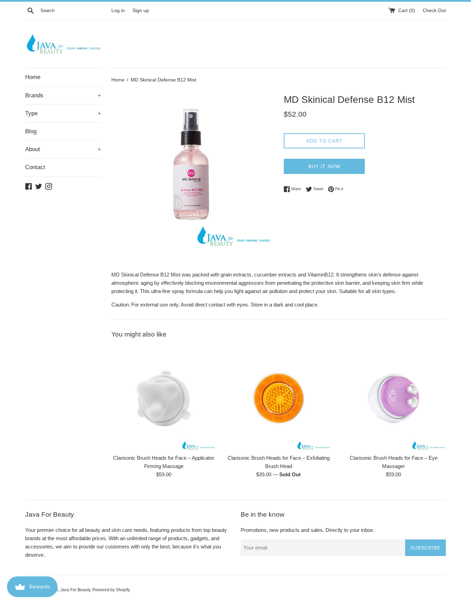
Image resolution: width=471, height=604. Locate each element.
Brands (63, 95)
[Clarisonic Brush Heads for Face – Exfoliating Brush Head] (278, 398)
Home (32, 77)
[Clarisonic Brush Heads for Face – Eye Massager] (393, 398)
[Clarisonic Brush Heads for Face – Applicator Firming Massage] (163, 398)
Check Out (434, 10)
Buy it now (324, 166)
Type (63, 113)
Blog (31, 131)
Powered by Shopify (111, 589)
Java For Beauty (75, 589)
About (63, 149)
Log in (118, 10)
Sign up (140, 10)
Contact (35, 167)
